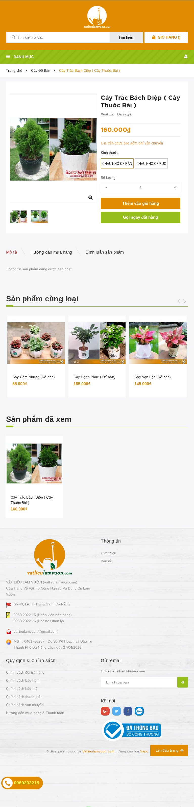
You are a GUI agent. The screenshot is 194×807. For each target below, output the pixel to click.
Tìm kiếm (126, 37)
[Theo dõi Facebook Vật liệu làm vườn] (128, 711)
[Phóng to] (90, 197)
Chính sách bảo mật (22, 689)
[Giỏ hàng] (153, 37)
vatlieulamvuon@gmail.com (36, 631)
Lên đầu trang (167, 750)
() (169, 37)
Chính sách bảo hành (23, 680)
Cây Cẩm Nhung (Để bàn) (33, 377)
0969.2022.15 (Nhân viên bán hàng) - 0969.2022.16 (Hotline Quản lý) (44, 618)
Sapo (144, 751)
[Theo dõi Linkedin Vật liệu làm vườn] (139, 711)
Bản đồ (106, 561)
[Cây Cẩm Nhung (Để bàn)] (36, 343)
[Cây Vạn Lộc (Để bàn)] (158, 343)
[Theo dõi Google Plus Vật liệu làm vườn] (105, 711)
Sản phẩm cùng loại (42, 299)
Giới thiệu (108, 553)
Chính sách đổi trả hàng (25, 672)
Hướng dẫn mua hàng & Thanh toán (35, 713)
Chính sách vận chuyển (25, 705)
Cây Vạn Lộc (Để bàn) (152, 377)
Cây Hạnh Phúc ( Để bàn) (94, 377)
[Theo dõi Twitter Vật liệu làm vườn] (116, 711)
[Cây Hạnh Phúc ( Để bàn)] (97, 343)
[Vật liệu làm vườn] (49, 556)
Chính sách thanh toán (24, 697)
